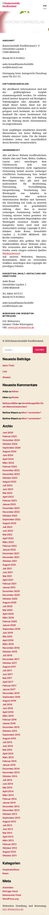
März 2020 (8, 617)
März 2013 (8, 840)
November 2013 (11, 810)
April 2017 (8, 681)
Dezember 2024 (11, 440)
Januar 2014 (9, 802)
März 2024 (8, 462)
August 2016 (9, 700)
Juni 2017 (8, 674)
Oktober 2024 (10, 444)
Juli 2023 (7, 485)
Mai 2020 (7, 610)
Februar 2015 (10, 761)
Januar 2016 (9, 723)
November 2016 (11, 693)
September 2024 (11, 447)
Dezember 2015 (11, 727)
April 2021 (8, 580)
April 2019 (8, 640)
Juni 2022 (8, 530)
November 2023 (11, 474)
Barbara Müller (10, 403)
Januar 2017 (9, 689)
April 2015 (8, 753)
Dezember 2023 (11, 470)
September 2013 (11, 817)
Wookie (7, 377)
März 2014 (8, 795)
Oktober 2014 (10, 776)
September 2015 (11, 734)
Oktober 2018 (10, 651)
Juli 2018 (7, 655)
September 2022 (11, 519)
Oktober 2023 (10, 478)
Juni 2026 (8, 432)
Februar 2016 (10, 719)
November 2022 (11, 512)
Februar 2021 (9, 583)
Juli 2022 (7, 527)
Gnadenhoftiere (11, 869)
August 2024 (9, 451)
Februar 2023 (10, 500)
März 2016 (8, 715)
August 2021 (9, 564)
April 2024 (8, 459)
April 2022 (8, 538)
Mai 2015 (7, 749)
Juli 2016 (7, 704)
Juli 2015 (7, 742)
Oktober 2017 (10, 663)
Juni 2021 (8, 572)
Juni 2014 (8, 783)
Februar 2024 (10, 466)
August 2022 (9, 523)
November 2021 (11, 557)
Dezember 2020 (11, 591)
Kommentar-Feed (12, 895)
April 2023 (8, 496)
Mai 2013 (7, 833)
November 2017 (11, 659)
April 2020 (8, 614)
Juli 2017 (7, 670)
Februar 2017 (9, 685)
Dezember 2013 (11, 806)
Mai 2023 (7, 493)
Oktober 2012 (10, 848)
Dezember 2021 (11, 553)
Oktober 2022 (10, 515)
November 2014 (11, 772)
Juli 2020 (7, 606)
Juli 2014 (7, 780)
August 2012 (9, 851)
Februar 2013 (10, 844)
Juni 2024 (8, 455)
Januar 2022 (9, 549)
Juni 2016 (8, 708)
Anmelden (8, 887)
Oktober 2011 (10, 855)
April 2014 (8, 791)
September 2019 (11, 629)
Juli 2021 (7, 568)
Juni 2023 (8, 489)
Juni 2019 (8, 632)
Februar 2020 (10, 621)
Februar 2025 (10, 436)
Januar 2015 (9, 765)
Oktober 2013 (10, 814)
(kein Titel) (8, 365)
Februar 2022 (10, 546)
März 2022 (8, 542)
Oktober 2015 (10, 731)
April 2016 (8, 712)
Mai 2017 (7, 678)
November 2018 (11, 648)
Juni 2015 (8, 746)
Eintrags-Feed (10, 891)
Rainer (15, 391)
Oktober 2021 (10, 561)
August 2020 (9, 602)
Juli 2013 (7, 825)
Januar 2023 (9, 504)
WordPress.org (11, 899)
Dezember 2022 (11, 508)
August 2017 (9, 666)
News (6, 873)
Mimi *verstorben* (31, 412)
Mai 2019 (7, 636)
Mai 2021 (7, 576)
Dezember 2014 (11, 768)
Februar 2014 (10, 799)
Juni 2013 (8, 829)
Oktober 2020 (10, 598)
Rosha (15, 397)
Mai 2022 (7, 534)
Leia (5, 371)
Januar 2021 (9, 587)
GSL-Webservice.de (13, 909)
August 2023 (9, 481)
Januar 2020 (9, 625)
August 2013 (9, 821)
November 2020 (11, 595)
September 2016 (11, 697)
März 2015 (8, 757)
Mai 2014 (7, 787)
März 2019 (8, 644)
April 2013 (8, 836)
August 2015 (9, 738)
